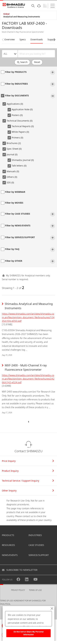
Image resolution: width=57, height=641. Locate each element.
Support (52, 39)
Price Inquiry (9, 460)
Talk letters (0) (19, 165)
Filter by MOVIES (14, 202)
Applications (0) (15, 103)
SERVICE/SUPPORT (38, 555)
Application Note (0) (22, 109)
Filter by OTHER (13, 260)
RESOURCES (8, 545)
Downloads (36, 39)
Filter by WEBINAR (15, 191)
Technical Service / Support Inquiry (20, 480)
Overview (9, 39)
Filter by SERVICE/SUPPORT (20, 237)
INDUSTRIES (35, 535)
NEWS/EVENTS (10, 555)
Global (6, 14)
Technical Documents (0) (19, 120)
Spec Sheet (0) (14, 148)
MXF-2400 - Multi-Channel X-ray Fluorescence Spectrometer (26, 367)
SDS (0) (10, 182)
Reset (37, 62)
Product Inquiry (10, 470)
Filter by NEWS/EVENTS (17, 225)
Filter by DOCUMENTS (17, 95)
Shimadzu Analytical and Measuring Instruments (29, 306)
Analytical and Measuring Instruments (21, 16)
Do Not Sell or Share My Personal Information (29, 633)
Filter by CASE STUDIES (17, 213)
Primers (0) (17, 137)
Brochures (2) (14, 143)
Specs (22, 39)
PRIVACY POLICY (18, 590)
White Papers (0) (20, 131)
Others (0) (12, 176)
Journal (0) (12, 154)
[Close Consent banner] (51, 608)
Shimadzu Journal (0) (23, 160)
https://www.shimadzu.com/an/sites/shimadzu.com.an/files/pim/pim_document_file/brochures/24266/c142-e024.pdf (28, 379)
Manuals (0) (13, 171)
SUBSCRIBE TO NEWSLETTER (21, 569)
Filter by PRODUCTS (16, 71)
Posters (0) (17, 115)
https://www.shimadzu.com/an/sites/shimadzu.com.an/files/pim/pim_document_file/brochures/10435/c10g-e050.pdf (28, 317)
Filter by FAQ (12, 249)
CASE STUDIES (36, 545)
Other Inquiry (9, 490)
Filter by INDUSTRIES (16, 83)
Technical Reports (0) (23, 126)
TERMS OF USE (35, 590)
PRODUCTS (8, 535)
